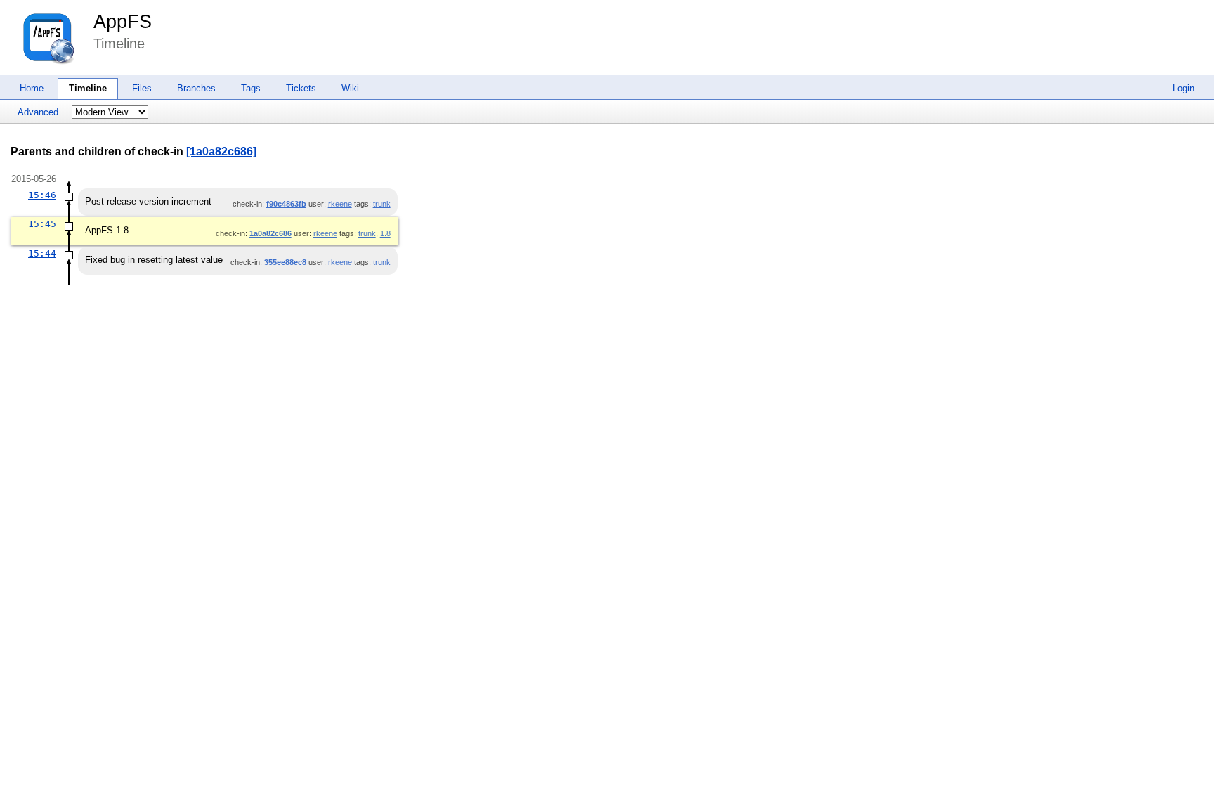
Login (1183, 88)
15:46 (42, 195)
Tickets (301, 88)
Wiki (350, 88)
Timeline (88, 88)
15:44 (42, 253)
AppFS (122, 21)
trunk (382, 204)
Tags (251, 88)
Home (32, 88)
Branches (196, 88)
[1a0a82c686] (221, 151)
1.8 (385, 233)
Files (142, 88)
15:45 (42, 224)
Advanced (38, 112)
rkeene (340, 204)
